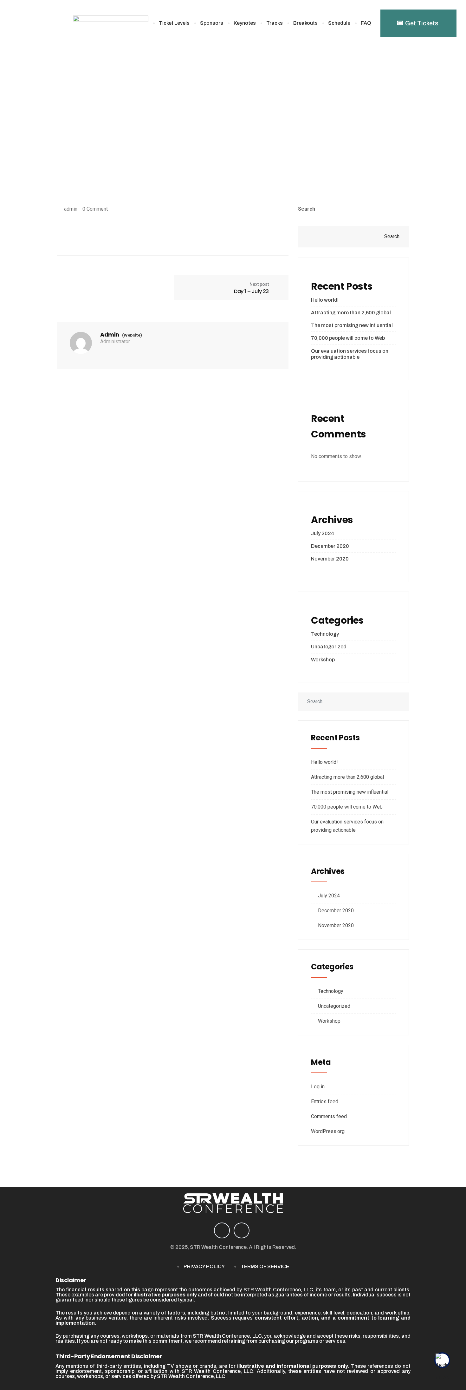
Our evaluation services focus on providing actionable (349, 354)
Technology (325, 634)
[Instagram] (241, 1230)
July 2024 (322, 533)
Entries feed (324, 1101)
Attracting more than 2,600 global (351, 312)
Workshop (323, 659)
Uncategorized (328, 646)
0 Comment (95, 209)
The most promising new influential (352, 325)
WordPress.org (328, 1131)
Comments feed (329, 1116)
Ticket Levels (174, 23)
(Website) (132, 335)
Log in (318, 1087)
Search (306, 209)
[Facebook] (222, 1230)
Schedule (339, 23)
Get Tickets (421, 23)
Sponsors (211, 23)
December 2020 (330, 546)
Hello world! (325, 300)
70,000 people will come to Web (348, 338)
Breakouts (305, 23)
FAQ (366, 23)
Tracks (274, 23)
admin (70, 209)
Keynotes (245, 23)
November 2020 (330, 558)
